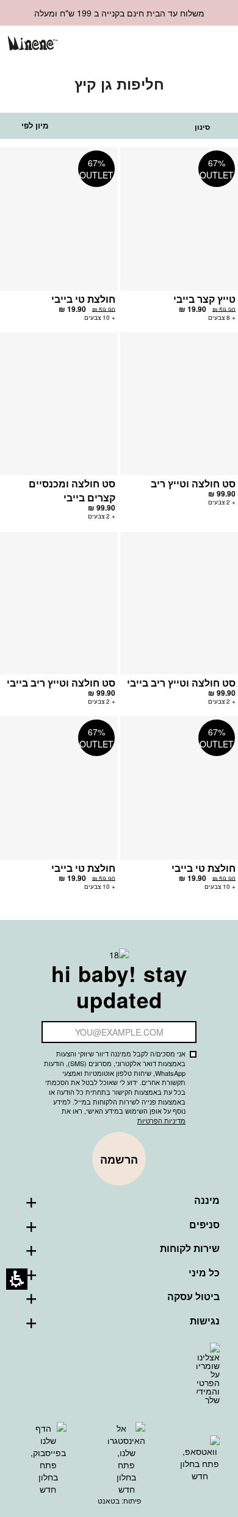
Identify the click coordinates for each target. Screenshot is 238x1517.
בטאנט (109, 1500)
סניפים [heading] (204, 1224)
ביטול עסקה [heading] (193, 1296)
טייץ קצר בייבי (204, 299)
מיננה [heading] (207, 1200)
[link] (155, 44)
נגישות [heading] (205, 1320)
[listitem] (179, 240)
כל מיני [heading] (204, 1272)
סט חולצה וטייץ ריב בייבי (181, 683)
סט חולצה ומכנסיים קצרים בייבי (72, 490)
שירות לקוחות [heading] (190, 1248)
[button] (175, 45)
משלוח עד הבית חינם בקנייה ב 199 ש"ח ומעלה (119, 13)
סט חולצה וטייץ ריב (193, 483)
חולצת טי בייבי (83, 299)
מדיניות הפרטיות (161, 1120)
